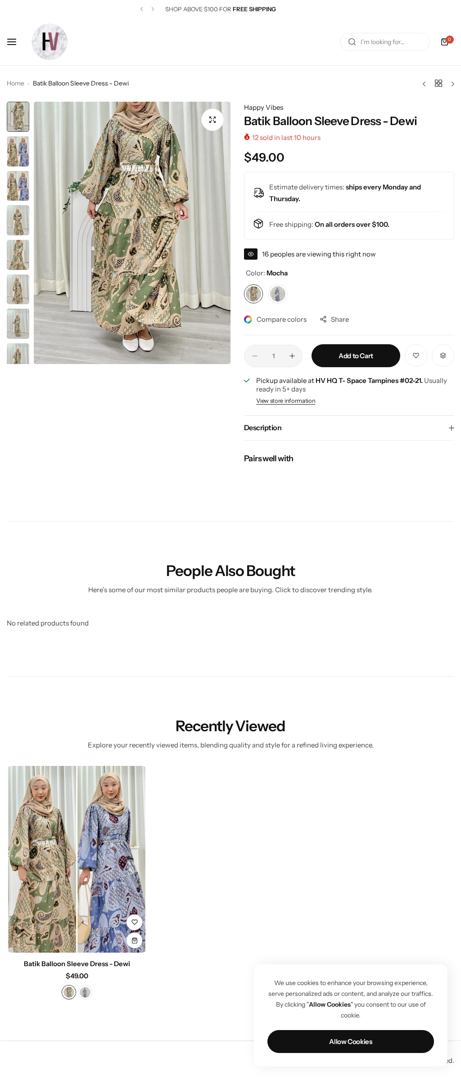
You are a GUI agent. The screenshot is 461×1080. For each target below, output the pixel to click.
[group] (132, 233)
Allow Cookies (350, 1041)
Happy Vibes (263, 107)
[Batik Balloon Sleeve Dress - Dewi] (77, 859)
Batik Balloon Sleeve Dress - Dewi (77, 963)
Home (15, 83)
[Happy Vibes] (49, 41)
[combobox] (385, 42)
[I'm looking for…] (352, 42)
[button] (141, 9)
